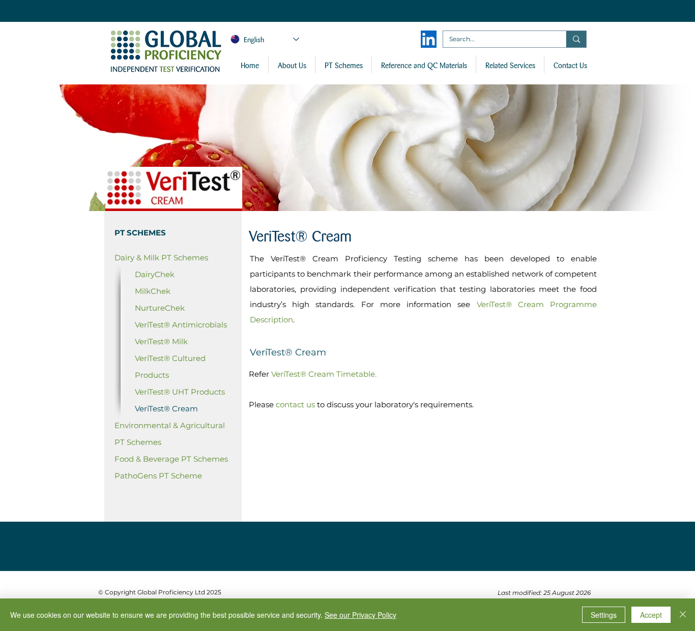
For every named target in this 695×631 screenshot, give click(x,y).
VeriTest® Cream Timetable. (324, 374)
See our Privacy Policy (360, 615)
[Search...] (576, 39)
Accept (651, 615)
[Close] (683, 615)
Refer (259, 374)
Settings (604, 615)
